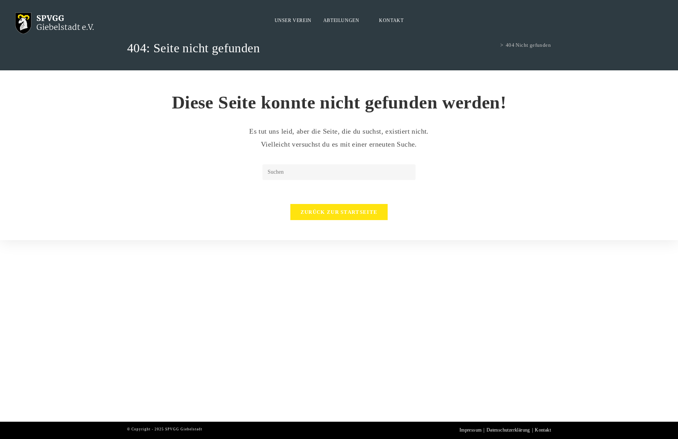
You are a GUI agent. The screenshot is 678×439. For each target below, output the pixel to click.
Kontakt (543, 430)
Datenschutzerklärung (508, 430)
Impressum (470, 430)
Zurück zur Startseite (339, 212)
